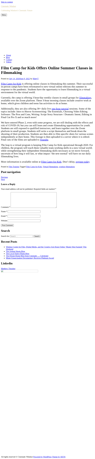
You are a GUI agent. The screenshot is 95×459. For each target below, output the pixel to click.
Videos (8, 62)
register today (82, 161)
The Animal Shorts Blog (15, 251)
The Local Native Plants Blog (17, 254)
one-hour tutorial (60, 108)
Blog (8, 57)
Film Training (14, 167)
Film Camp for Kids (11, 83)
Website (4, 221)
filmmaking (85, 97)
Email (4, 216)
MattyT (36, 79)
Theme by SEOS (58, 457)
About (8, 55)
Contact (9, 60)
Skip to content (7, 2)
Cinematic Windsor (8, 6)
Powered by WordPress (42, 457)
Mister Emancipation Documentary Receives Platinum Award (30, 258)
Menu (4, 15)
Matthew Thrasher (8, 269)
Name (4, 211)
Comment (5, 207)
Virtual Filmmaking (50, 167)
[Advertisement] (47, 34)
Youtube (44, 139)
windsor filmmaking (67, 167)
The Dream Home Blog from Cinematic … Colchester (27, 256)
